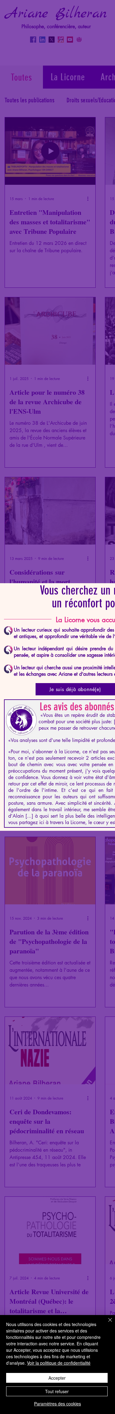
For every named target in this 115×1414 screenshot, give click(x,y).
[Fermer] (106, 1323)
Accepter (57, 1378)
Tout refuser (57, 1391)
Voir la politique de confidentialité (58, 1363)
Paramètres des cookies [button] (57, 1404)
